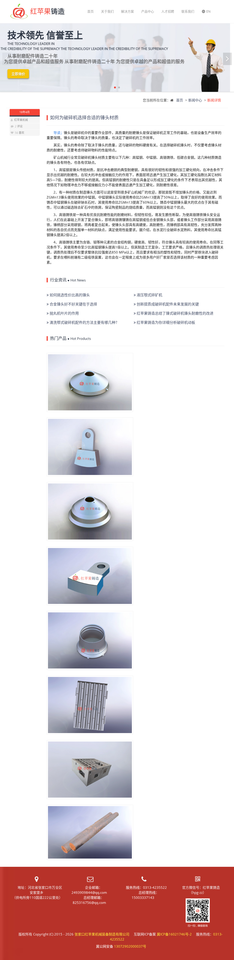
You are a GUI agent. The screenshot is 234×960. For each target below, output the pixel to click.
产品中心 (147, 11)
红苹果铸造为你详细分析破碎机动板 (165, 322)
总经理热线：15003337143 (145, 895)
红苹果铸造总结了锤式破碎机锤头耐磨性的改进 (174, 313)
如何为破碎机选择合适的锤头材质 (84, 117)
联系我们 (187, 11)
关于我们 (107, 11)
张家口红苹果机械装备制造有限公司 (101, 934)
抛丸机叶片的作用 (64, 313)
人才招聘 (167, 11)
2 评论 (19, 126)
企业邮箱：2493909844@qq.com (89, 890)
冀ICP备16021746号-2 (174, 934)
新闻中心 (195, 100)
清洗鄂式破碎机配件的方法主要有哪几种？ (84, 322)
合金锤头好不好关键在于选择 (73, 304)
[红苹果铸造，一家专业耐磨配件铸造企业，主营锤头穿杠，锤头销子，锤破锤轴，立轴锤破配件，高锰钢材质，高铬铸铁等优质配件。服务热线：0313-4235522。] (90, 832)
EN (208, 11)
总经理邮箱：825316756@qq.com (89, 900)
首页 (90, 11)
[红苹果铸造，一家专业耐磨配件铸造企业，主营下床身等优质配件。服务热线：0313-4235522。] (90, 769)
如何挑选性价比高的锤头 (69, 294)
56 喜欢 (19, 133)
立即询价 (22, 73)
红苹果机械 (21, 120)
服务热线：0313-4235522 (146, 887)
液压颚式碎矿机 (149, 294)
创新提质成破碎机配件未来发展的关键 (167, 304)
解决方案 (127, 11)
